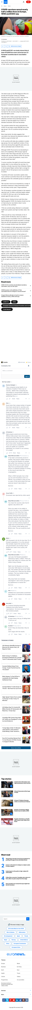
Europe (3, 963)
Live (28, 1)
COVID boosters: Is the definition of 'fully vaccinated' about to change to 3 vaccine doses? (13, 290)
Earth (2, 970)
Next (18, 970)
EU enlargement (8, 936)
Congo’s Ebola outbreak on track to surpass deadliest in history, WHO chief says (12, 295)
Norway (14, 939)
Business (3, 966)
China (7, 943)
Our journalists (20, 979)
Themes (3, 960)
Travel (18, 973)
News (5, 6)
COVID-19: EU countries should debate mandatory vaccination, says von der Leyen (14, 285)
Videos (18, 976)
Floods (26, 936)
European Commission (20, 943)
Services (3, 990)
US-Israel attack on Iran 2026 (16, 928)
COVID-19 (5, 301)
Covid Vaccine (7, 309)
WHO (14, 301)
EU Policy (19, 966)
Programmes (4, 979)
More (2, 994)
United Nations (24, 939)
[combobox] (16, 918)
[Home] (1, 6)
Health (3, 973)
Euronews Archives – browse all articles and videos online (7, 984)
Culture (3, 976)
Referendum (22, 932)
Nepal (5, 939)
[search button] (27, 918)
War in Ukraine (10, 932)
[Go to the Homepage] (5, 2)
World (9, 6)
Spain (18, 936)
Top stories (6, 779)
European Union (16, 947)
